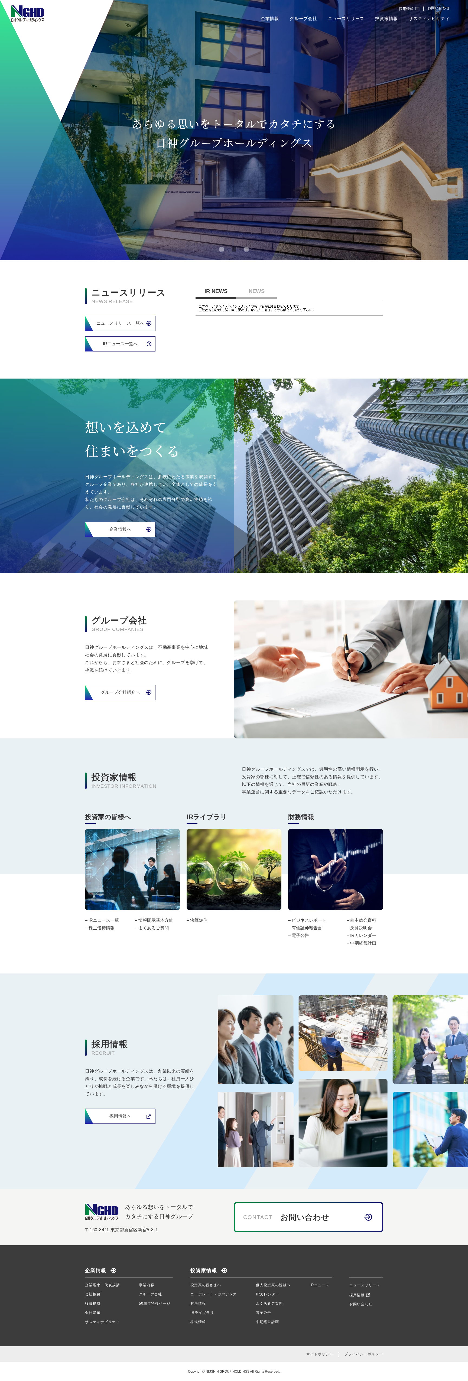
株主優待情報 (102, 928)
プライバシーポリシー (363, 1354)
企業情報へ (120, 529)
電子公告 (300, 935)
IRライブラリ (202, 1313)
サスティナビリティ (429, 18)
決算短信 (198, 920)
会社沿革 (92, 1313)
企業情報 (270, 18)
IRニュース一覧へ (120, 343)
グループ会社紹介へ (120, 692)
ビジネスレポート (309, 920)
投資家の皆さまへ (205, 1285)
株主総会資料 (363, 920)
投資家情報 (386, 18)
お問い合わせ (439, 8)
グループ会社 (303, 18)
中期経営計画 (363, 943)
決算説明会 (361, 928)
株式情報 (198, 1322)
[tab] (221, 249)
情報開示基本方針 (155, 920)
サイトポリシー (319, 1354)
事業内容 (146, 1285)
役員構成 (92, 1303)
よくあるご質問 (153, 928)
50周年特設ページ (155, 1303)
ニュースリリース (346, 18)
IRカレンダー (363, 935)
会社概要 (92, 1294)
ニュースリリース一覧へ (120, 323)
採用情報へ (120, 1116)
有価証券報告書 (307, 928)
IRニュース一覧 (104, 920)
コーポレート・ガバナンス (213, 1294)
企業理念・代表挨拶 (102, 1285)
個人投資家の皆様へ (273, 1285)
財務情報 (198, 1303)
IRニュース (319, 1285)
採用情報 (406, 9)
